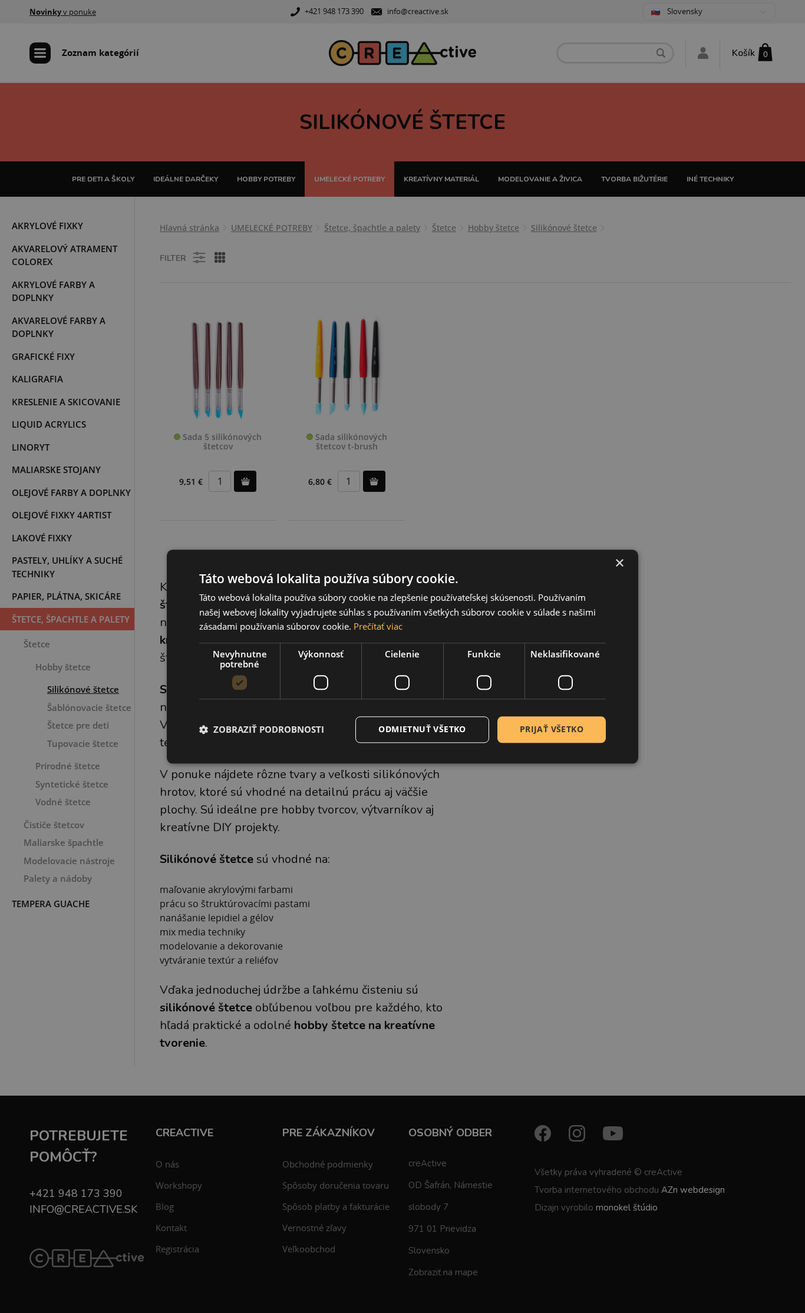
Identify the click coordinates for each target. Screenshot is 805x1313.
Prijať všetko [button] (551, 729)
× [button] (619, 563)
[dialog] (402, 656)
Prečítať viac (378, 627)
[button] (261, 729)
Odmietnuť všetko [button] (422, 729)
